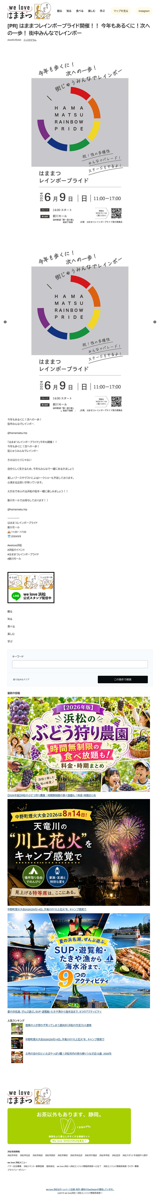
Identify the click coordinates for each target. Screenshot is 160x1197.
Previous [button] (5, 322)
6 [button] (84, 411)
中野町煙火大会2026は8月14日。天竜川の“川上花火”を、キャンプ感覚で (47, 909)
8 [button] (94, 411)
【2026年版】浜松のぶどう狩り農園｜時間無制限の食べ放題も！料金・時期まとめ (52, 795)
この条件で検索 (122, 679)
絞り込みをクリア (21, 679)
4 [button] (75, 411)
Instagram (144, 11)
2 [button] (66, 411)
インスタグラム (30, 39)
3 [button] (70, 411)
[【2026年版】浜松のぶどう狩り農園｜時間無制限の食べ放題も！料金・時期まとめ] (79, 745)
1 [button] (61, 411)
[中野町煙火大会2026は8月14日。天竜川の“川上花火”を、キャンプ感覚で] (79, 853)
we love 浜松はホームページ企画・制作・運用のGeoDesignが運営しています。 (80, 1189)
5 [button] (80, 411)
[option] (80, 322)
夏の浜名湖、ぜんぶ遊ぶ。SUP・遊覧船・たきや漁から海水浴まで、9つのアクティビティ (55, 1011)
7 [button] (89, 411)
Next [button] (154, 322)
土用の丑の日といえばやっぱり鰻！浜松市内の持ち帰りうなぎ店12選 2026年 (68, 1053)
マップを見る (121, 11)
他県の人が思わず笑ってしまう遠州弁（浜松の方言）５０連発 (58, 1025)
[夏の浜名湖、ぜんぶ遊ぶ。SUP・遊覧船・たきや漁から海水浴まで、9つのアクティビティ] (79, 961)
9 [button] (98, 411)
